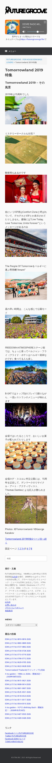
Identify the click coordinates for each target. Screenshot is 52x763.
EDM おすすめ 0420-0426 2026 (18, 718)
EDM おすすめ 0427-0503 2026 (18, 714)
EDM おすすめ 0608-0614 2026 (18, 684)
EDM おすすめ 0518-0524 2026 (18, 696)
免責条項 (9, 610)
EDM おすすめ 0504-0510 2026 (18, 703)
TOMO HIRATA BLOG (14, 741)
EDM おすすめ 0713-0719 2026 (18, 654)
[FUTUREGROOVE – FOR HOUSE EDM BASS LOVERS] (26, 11)
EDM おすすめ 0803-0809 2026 (18, 643)
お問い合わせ (10, 605)
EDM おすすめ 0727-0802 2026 (18, 646)
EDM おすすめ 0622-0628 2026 (18, 666)
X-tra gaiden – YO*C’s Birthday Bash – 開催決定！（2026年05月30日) (24, 709)
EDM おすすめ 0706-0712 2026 (18, 658)
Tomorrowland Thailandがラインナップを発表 (25, 670)
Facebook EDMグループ (15, 738)
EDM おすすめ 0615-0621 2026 (18, 680)
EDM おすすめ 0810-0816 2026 (18, 639)
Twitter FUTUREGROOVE (15, 736)
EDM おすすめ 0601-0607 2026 (18, 688)
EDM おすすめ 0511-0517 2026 (18, 699)
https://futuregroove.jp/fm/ (33, 39)
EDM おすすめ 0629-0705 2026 (18, 662)
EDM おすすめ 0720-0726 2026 (18, 650)
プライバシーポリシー (14, 607)
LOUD (15, 576)
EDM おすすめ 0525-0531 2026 (18, 692)
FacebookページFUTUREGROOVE (19, 733)
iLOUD (7, 602)
